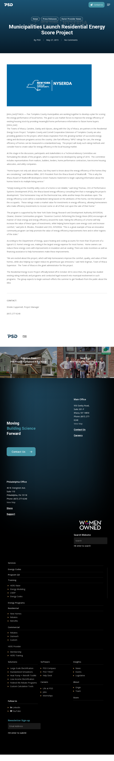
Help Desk (47, 675)
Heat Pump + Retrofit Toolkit (23, 675)
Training (12, 580)
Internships (48, 695)
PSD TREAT (48, 672)
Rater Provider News (71, 19)
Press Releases (50, 19)
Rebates (14, 617)
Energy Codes (14, 569)
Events (78, 672)
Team (78, 691)
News (35, 19)
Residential (13, 608)
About (76, 682)
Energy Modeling (17, 589)
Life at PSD (48, 688)
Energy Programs (16, 602)
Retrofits (14, 621)
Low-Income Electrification (22, 679)
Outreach (14, 636)
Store (76, 697)
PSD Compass (49, 668)
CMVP (13, 592)
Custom (13, 640)
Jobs (45, 692)
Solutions (12, 662)
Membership (15, 652)
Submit (14, 741)
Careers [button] (78, 435)
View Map (78, 423)
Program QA (14, 574)
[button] (108, 4)
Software (45, 662)
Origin (78, 687)
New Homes (15, 613)
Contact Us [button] (80, 429)
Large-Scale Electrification (21, 668)
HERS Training (16, 655)
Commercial (14, 627)
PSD (39, 40)
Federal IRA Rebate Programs (23, 682)
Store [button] (10, 508)
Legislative (80, 675)
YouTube (16, 711)
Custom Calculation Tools (21, 686)
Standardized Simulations (21, 672)
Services (12, 563)
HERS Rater (15, 585)
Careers (44, 682)
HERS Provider (14, 646)
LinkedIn (16, 707)
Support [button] (11, 514)
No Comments (71, 40)
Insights (77, 662)
